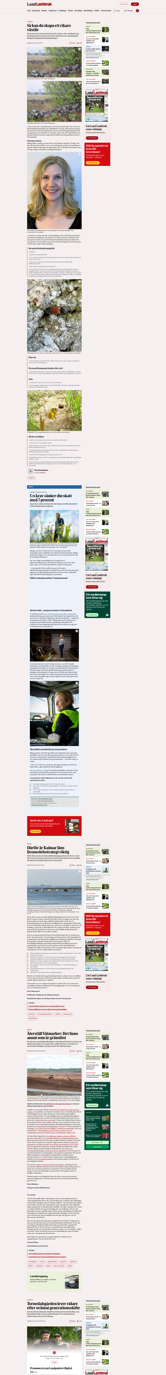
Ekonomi (73, 1261)
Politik (96, 11)
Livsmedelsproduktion (45, 1014)
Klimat (31, 1266)
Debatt (29, 844)
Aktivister (63, 1261)
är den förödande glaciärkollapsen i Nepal (49, 1126)
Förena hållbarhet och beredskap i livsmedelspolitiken (48, 1009)
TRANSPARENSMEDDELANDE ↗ (39, 805)
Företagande (33, 1261)
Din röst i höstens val (37, 770)
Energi (42, 1261)
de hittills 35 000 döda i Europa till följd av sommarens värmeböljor (51, 1128)
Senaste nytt (97, 1147)
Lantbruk (30, 22)
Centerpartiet (67, 1014)
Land (29, 11)
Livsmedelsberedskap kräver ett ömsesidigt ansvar (47, 1006)
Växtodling (78, 11)
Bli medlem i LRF (97, 1142)
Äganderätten (52, 1261)
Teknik (70, 11)
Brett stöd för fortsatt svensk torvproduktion (44, 1253)
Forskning (39, 1266)
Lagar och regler (59, 1266)
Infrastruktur (33, 1018)
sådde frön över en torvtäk (45, 1120)
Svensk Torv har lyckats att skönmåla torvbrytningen (47, 1257)
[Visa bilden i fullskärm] (79, 49)
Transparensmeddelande (92, 57)
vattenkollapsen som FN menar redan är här (53, 1131)
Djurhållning (88, 11)
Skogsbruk (36, 11)
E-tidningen (62, 11)
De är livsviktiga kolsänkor (43, 1159)
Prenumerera (124, 4)
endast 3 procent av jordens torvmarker (50, 1165)
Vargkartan (52, 11)
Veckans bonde (105, 11)
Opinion (44, 11)
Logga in (135, 4)
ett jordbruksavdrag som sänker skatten (59, 614)
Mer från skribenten (40, 473)
